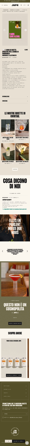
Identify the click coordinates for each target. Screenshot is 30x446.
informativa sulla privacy (16, 417)
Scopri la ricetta (8, 130)
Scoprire (15, 169)
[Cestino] (28, 5)
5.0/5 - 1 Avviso (12, 57)
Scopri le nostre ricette (15, 323)
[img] (5, 197)
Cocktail (6, 5)
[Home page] (15, 5)
